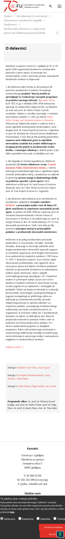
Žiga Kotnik (38, 386)
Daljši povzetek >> (15, 347)
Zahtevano (9, 519)
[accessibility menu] (60, 534)
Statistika (45, 519)
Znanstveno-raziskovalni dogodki (23, 20)
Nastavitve (27, 519)
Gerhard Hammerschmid (30, 375)
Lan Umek (50, 386)
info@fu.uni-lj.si (38, 483)
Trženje (61, 519)
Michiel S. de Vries (26, 367)
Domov (8, 16)
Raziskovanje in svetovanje (32, 16)
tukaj (12, 512)
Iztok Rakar (23, 378)
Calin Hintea (24, 386)
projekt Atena (48, 100)
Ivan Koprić (44, 367)
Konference (10, 24)
